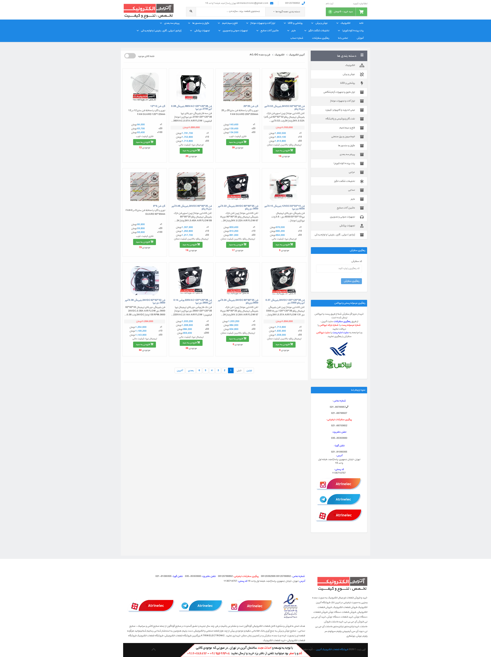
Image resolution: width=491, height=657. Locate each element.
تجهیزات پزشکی (202, 31)
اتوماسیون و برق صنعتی (343, 137)
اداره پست (337, 333)
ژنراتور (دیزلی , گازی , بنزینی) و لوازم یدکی (161, 31)
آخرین (180, 370)
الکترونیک (345, 23)
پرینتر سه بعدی (171, 23)
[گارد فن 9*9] (144, 187)
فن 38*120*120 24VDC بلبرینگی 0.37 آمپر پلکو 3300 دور (285, 301)
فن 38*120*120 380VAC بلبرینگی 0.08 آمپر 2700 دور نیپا (191, 107)
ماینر (293, 31)
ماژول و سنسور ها (200, 23)
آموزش (360, 38)
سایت (346, 333)
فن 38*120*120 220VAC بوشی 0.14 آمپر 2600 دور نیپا (192, 301)
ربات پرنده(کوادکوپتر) (352, 31)
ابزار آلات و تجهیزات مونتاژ (262, 23)
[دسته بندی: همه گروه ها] (274, 12)
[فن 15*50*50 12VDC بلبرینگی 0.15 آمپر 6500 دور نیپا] (284, 187)
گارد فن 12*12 (157, 106)
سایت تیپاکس (323, 333)
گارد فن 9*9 (159, 206)
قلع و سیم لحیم (229, 23)
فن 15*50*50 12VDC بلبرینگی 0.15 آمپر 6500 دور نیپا (284, 207)
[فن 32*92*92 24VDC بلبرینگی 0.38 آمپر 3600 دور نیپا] (144, 281)
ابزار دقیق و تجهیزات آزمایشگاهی (339, 92)
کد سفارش (356, 261)
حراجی (351, 172)
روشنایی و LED (295, 23)
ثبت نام (329, 4)
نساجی (351, 190)
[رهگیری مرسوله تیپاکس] (339, 364)
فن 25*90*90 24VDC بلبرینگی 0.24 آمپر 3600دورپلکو (238, 301)
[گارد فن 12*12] (144, 87)
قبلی (238, 370)
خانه (361, 23)
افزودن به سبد (282, 151)
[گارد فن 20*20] (237, 87)
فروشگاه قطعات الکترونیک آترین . (331, 649)
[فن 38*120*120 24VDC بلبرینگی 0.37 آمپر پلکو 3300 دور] (284, 281)
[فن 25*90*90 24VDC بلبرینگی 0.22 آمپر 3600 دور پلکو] (237, 187)
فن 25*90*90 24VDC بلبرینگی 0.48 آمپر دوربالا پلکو (191, 207)
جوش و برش (321, 23)
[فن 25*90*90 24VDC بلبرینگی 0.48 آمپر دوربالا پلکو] (191, 187)
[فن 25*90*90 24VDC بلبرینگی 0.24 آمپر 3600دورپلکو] (237, 281)
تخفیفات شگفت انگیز (318, 31)
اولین (249, 370)
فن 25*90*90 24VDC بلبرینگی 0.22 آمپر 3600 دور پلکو (238, 207)
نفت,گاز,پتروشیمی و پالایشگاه (340, 119)
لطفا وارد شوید (360, 4)
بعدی (191, 370)
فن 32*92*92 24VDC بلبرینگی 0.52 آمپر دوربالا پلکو (284, 107)
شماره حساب (296, 38)
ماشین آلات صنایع (269, 31)
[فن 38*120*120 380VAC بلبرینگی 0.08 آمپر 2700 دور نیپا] (191, 87)
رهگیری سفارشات (320, 38)
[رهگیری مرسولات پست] (339, 349)
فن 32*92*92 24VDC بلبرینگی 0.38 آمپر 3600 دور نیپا (145, 301)
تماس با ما (343, 38)
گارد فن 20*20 (250, 106)
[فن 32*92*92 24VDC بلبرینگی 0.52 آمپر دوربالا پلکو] (284, 87)
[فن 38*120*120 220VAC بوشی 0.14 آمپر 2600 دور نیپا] (191, 281)
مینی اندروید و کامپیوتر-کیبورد (340, 110)
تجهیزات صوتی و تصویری (235, 31)
